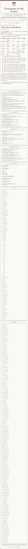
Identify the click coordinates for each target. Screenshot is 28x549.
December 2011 (4, 431)
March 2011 (4, 446)
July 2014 (3, 382)
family (3, 220)
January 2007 (4, 528)
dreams (3, 208)
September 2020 (4, 334)
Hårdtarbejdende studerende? (7, 178)
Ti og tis (3, 171)
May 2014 (3, 383)
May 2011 (3, 443)
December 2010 (4, 451)
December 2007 (4, 510)
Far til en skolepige (5, 165)
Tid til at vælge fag (5, 168)
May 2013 (3, 403)
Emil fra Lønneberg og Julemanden (8, 176)
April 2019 (4, 346)
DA (2, 25)
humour (3, 235)
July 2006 (3, 538)
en (3, 248)
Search (24, 19)
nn (3, 264)
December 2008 (4, 490)
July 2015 (3, 372)
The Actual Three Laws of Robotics (8, 152)
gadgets (3, 225)
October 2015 (4, 370)
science (3, 302)
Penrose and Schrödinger (6, 118)
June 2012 (3, 421)
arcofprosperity (5, 193)
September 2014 (4, 378)
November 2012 (4, 413)
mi (3, 261)
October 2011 (4, 434)
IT (2, 236)
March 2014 (4, 387)
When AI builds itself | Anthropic (8, 99)
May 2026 (3, 324)
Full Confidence (4, 114)
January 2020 (4, 339)
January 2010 (4, 469)
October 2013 (4, 395)
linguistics (4, 277)
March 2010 (4, 466)
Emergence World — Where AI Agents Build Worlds (11, 106)
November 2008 (4, 492)
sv (3, 269)
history (3, 233)
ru (3, 266)
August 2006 (4, 537)
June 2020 (3, 336)
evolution (3, 218)
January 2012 (4, 430)
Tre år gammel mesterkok (6, 181)
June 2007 (3, 520)
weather (3, 315)
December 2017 (4, 355)
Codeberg (11, 23)
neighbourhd (4, 286)
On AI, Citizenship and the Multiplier (8, 155)
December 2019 (4, 341)
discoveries (4, 205)
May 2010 (3, 462)
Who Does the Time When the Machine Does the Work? (12, 158)
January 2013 (4, 410)
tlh (3, 272)
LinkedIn (17, 23)
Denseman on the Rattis (14, 10)
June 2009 (3, 481)
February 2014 (4, 388)
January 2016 (4, 369)
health (3, 231)
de (3, 246)
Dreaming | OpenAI (5, 97)
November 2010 (4, 453)
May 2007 (3, 522)
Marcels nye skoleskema (11, 27)
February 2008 (4, 507)
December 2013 (4, 392)
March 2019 (4, 347)
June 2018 (3, 351)
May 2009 (3, 482)
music (3, 284)
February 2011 (4, 448)
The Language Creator (18, 22)
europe (3, 216)
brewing (3, 197)
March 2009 (4, 485)
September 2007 (4, 515)
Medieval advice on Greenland (7, 121)
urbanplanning (4, 314)
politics (3, 292)
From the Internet (14, 91)
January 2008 (4, 509)
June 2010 (3, 461)
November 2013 (4, 393)
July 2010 (3, 459)
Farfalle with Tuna (5, 131)
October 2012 (4, 415)
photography (4, 290)
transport (3, 309)
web (2, 317)
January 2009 (4, 489)
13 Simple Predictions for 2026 (7, 122)
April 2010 (4, 464)
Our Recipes (14, 129)
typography (4, 312)
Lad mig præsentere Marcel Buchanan (8, 183)
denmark (3, 203)
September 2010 (4, 456)
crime (3, 200)
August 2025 (4, 331)
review (3, 300)
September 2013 (4, 397)
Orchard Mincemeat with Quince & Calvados (10, 138)
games (3, 226)
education (3, 212)
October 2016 (4, 362)
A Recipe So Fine (5, 137)
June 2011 (3, 441)
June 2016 (3, 365)
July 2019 (3, 342)
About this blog (8, 22)
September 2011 (4, 436)
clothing (3, 198)
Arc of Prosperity (14, 112)
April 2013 (3, 405)
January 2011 (4, 449)
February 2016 (4, 367)
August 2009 (4, 477)
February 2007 (4, 527)
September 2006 (4, 535)
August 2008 (4, 497)
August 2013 (4, 398)
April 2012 (4, 425)
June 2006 (3, 540)
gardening (4, 228)
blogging (3, 195)
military (3, 282)
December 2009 (4, 471)
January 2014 (4, 390)
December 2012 (4, 411)
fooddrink (3, 223)
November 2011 (4, 433)
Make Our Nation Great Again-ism (8, 125)
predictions (4, 294)
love (2, 279)
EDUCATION (7, 25)
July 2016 (3, 364)
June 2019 (3, 344)
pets (2, 289)
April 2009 (4, 484)
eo (3, 249)
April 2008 (4, 504)
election (3, 213)
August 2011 (4, 438)
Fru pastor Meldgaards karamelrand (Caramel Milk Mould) (12, 134)
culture (3, 202)
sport (3, 307)
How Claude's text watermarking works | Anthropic (11, 93)
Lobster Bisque (4, 133)
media (3, 281)
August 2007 (4, 517)
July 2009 (3, 479)
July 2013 (3, 400)
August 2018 (4, 349)
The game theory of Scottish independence (9, 116)
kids (2, 238)
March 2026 (4, 327)
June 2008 (3, 500)
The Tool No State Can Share (7, 154)
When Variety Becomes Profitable (8, 149)
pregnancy (4, 295)
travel (3, 310)
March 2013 (4, 407)
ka (3, 257)
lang (3, 240)
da (3, 244)
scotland (3, 304)
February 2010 (4, 467)
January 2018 (4, 354)
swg (3, 271)
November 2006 (4, 532)
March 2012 (4, 426)
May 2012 (3, 423)
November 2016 (4, 360)
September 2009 (4, 476)
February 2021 (4, 332)
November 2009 (4, 472)
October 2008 (4, 494)
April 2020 (4, 337)
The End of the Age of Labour (7, 160)
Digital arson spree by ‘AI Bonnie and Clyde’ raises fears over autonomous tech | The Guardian (12, 104)
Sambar (3, 142)
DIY (3, 207)
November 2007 (4, 512)
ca (3, 241)
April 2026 (4, 326)
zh (3, 276)
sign (2, 305)
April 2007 (4, 523)
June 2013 (3, 402)
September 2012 (4, 416)
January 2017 (4, 359)
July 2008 (3, 499)
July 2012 (3, 420)
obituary (3, 287)
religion (3, 299)
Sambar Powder (4, 140)
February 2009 (4, 487)
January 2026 (4, 329)
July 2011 (3, 439)
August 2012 (4, 418)
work (3, 318)
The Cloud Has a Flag (6, 150)
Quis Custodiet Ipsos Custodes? (7, 157)
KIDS (13, 25)
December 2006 (4, 530)
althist (3, 190)
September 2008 (4, 495)
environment (4, 215)
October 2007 (4, 514)
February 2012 (4, 428)
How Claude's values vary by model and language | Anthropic (12, 95)
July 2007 (3, 518)
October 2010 (4, 454)
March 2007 (4, 525)
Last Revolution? (14, 147)
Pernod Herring (4, 143)
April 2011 (4, 444)
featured (3, 221)
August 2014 (4, 380)
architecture (4, 192)
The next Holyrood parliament (7, 119)
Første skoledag (4, 173)
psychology (4, 297)
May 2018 (3, 352)
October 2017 (4, 357)
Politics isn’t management (6, 124)
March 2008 (4, 505)
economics (4, 210)
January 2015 (4, 377)
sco (3, 267)
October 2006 (4, 533)
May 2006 (3, 541)
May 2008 (3, 502)
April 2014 (4, 385)
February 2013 (4, 408)
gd (3, 254)
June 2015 (3, 374)
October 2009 (4, 474)
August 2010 (4, 457)
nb (3, 262)
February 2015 (4, 375)
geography (4, 230)
